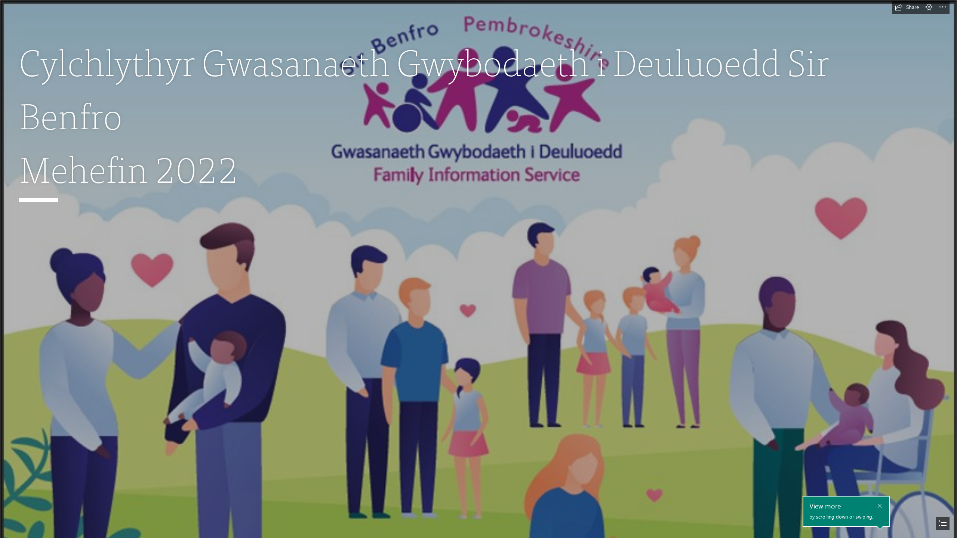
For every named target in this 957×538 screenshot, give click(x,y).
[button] (907, 7)
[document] (478, 269)
